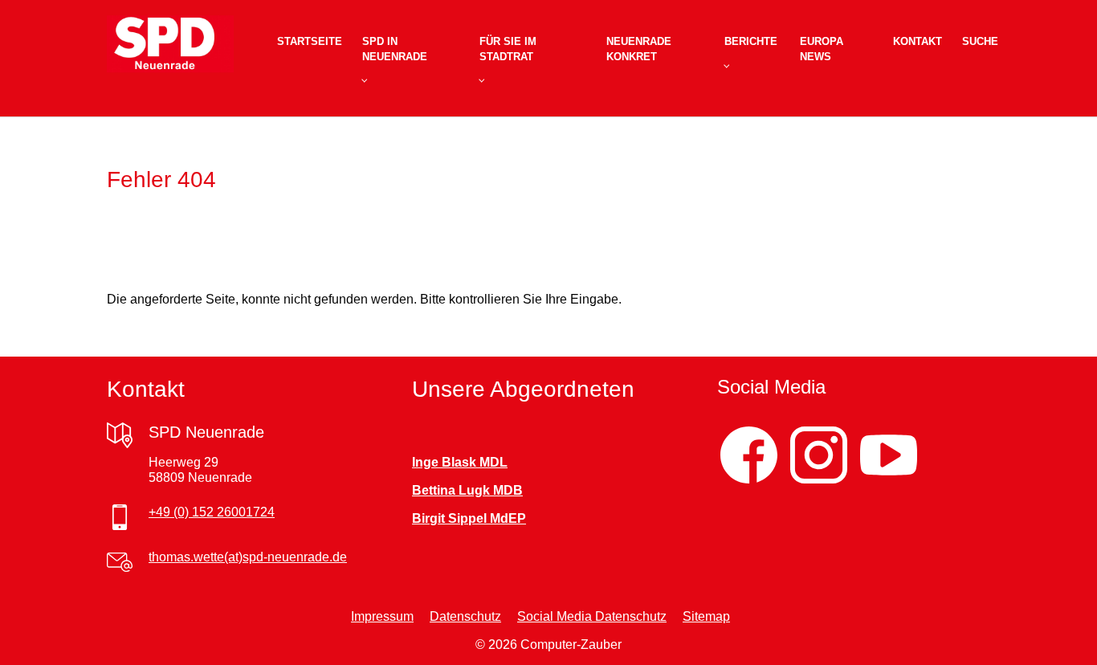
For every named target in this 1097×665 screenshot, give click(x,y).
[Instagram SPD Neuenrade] (818, 454)
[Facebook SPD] (749, 454)
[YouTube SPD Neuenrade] (888, 454)
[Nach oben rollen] (1061, 629)
